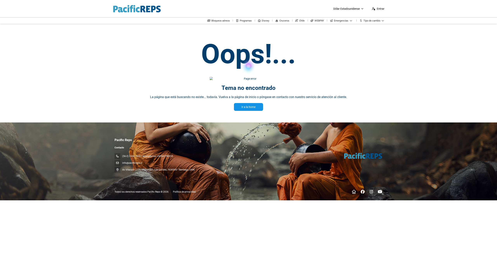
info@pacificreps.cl (132, 163)
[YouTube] (380, 191)
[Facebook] (362, 191)
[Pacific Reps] (362, 155)
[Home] (353, 191)
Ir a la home (248, 106)
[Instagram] (371, 191)
